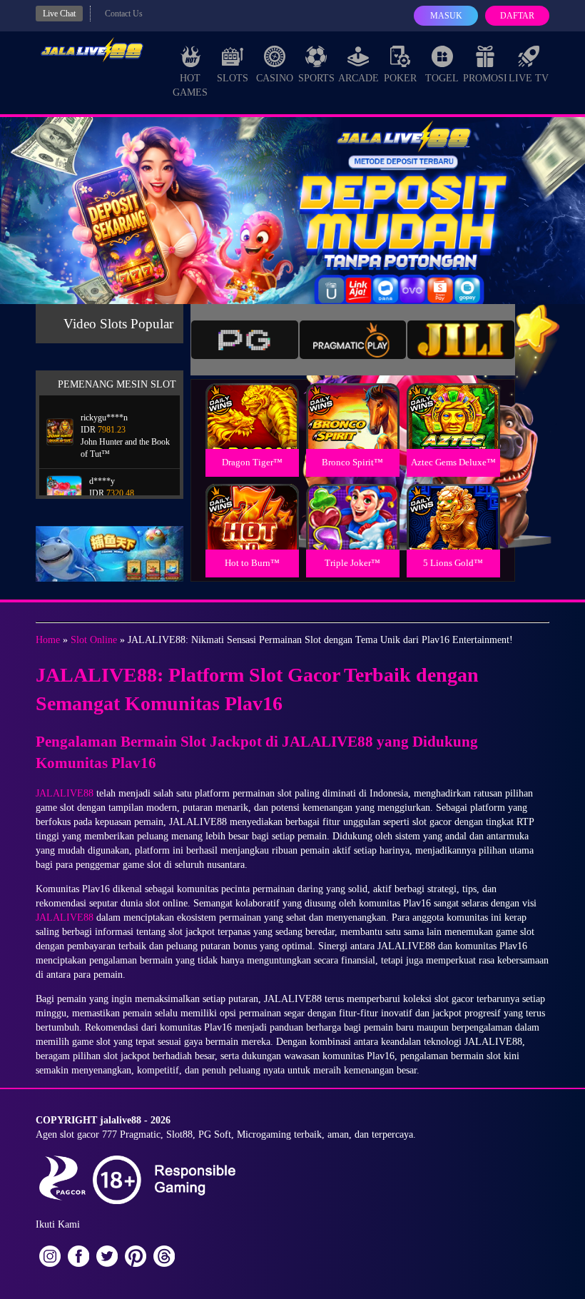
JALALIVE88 (64, 793)
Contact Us (124, 14)
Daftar (517, 16)
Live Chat (59, 14)
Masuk (446, 16)
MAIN (252, 431)
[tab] (244, 339)
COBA (251, 399)
